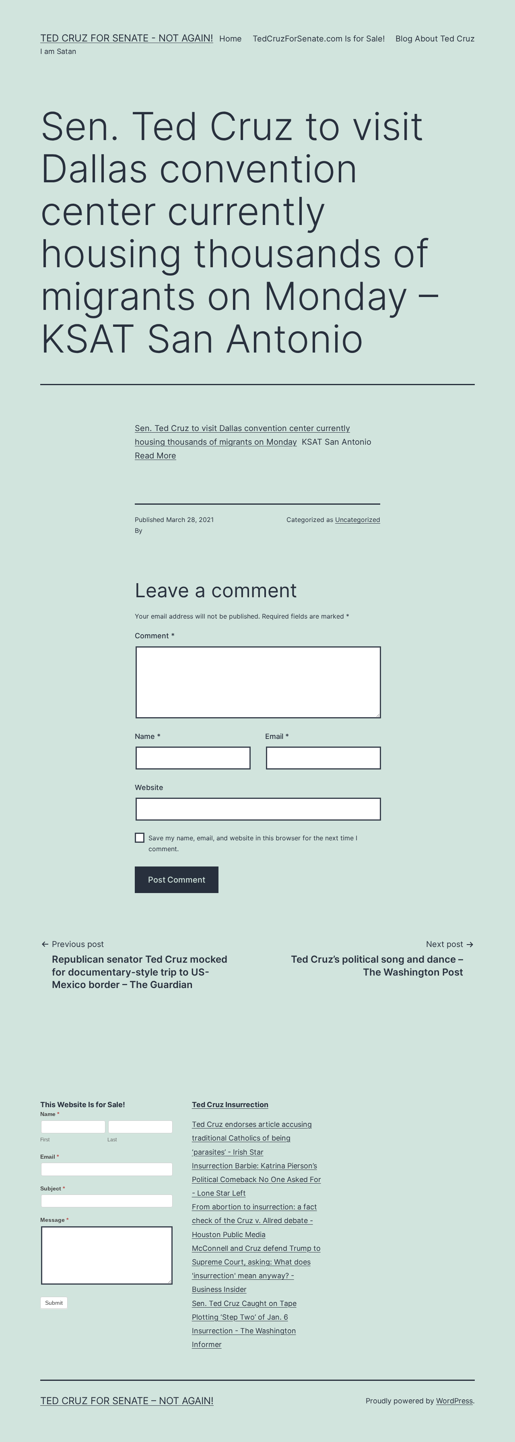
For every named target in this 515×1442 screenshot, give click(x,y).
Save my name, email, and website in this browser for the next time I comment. (252, 843)
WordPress (454, 1401)
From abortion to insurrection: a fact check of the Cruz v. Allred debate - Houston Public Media (254, 1220)
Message (54, 1220)
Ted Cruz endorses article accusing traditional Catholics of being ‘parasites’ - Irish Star (252, 1138)
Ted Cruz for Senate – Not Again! (127, 1401)
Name (148, 736)
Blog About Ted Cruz (435, 38)
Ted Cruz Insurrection (230, 1104)
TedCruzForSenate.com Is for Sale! (319, 38)
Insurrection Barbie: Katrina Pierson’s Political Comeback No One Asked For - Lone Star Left (256, 1179)
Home (230, 38)
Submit (54, 1303)
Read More (155, 455)
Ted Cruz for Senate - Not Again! (126, 38)
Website (149, 787)
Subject (52, 1188)
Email (277, 736)
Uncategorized (357, 520)
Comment (155, 635)
